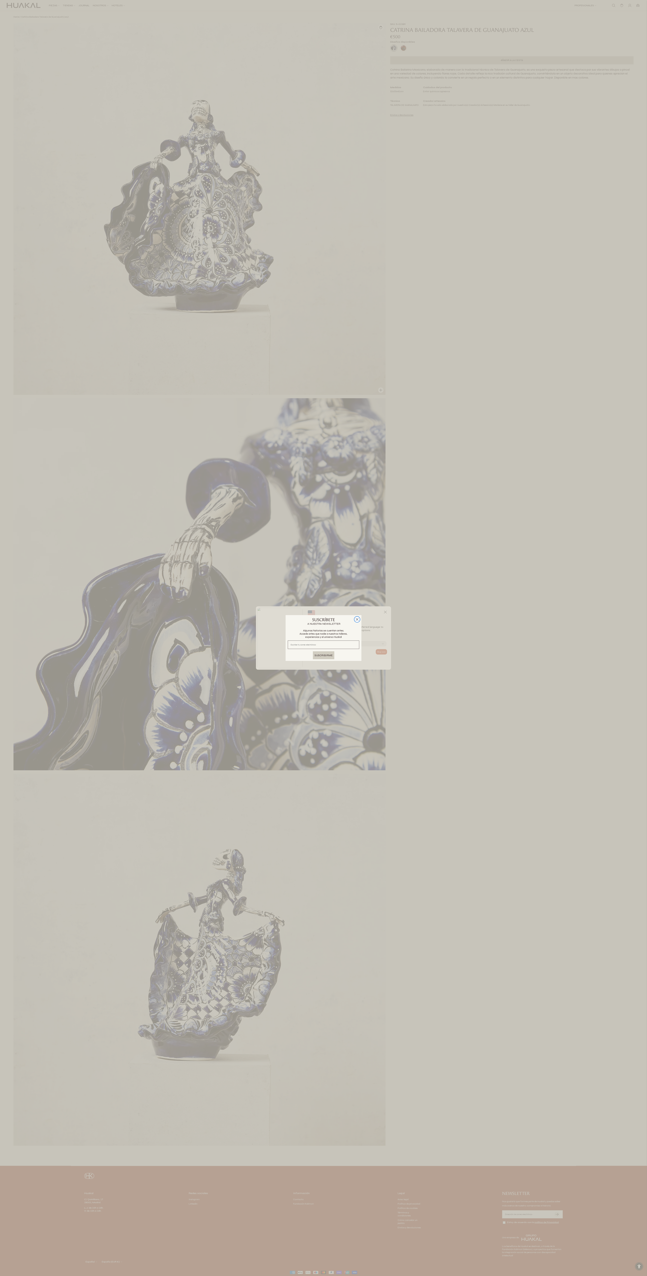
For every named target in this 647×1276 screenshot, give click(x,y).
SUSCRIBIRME (324, 655)
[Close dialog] (357, 619)
